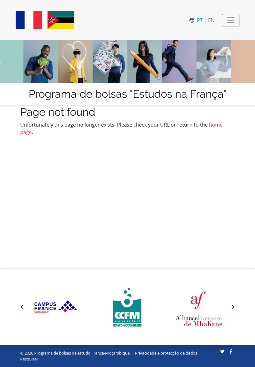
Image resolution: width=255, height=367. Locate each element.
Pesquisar (29, 359)
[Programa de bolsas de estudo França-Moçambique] (45, 20)
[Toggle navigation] (230, 20)
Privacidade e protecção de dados (166, 353)
